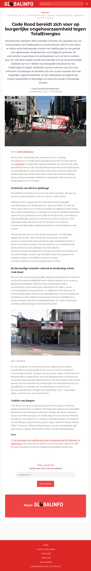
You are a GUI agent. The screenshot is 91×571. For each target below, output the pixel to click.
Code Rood (19, 164)
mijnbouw (78, 15)
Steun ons (46, 554)
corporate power (36, 15)
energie (51, 15)
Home (45, 545)
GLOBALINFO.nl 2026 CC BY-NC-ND (45, 566)
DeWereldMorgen (25, 151)
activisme (12, 15)
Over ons (46, 558)
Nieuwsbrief (46, 562)
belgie (22, 15)
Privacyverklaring (46, 549)
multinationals (45, 18)
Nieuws (45, 13)
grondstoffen (64, 15)
